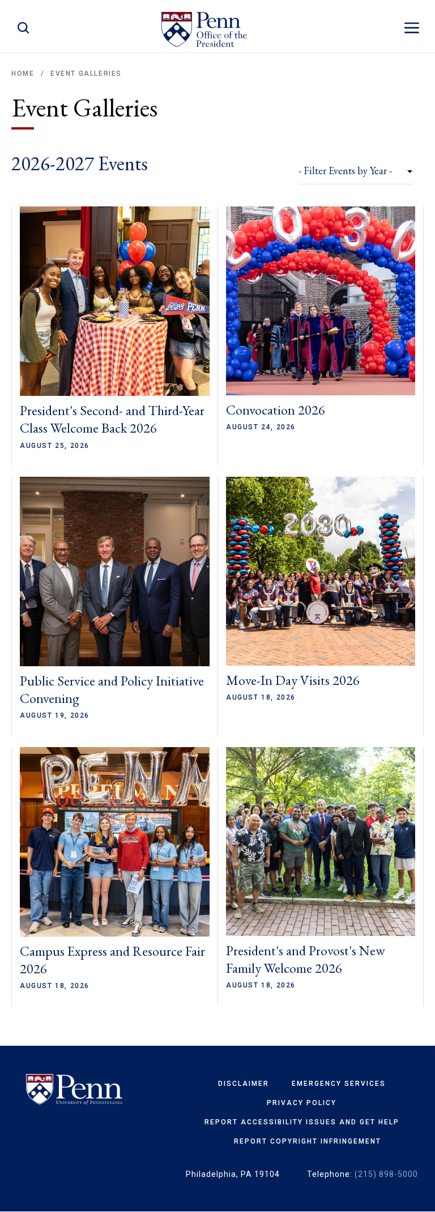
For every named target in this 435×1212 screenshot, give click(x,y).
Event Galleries (86, 73)
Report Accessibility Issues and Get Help (301, 1122)
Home (22, 73)
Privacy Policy (301, 1103)
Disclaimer (243, 1084)
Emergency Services (339, 1084)
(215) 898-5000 (386, 1174)
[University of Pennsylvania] (74, 1090)
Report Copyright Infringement (307, 1141)
